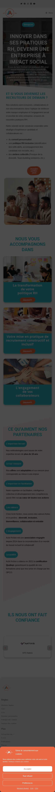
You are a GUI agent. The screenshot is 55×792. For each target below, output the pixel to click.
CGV (36, 788)
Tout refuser (27, 776)
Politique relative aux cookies (18, 762)
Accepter (27, 769)
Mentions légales (23, 788)
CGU (32, 788)
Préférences (27, 783)
